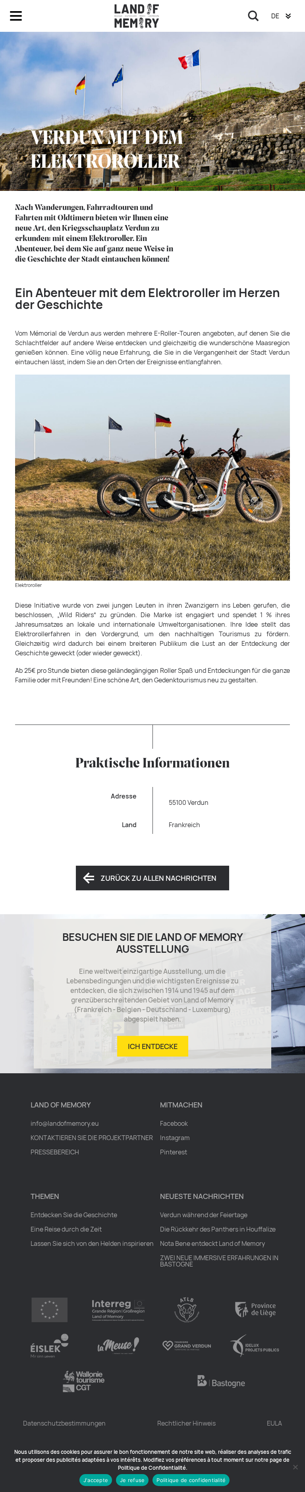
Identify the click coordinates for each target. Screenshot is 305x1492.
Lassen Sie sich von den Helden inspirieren (92, 1243)
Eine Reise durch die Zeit (66, 1229)
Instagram (175, 1138)
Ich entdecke (153, 1046)
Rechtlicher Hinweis (186, 1423)
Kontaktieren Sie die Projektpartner (92, 1138)
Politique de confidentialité (191, 1480)
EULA (274, 1423)
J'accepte (95, 1480)
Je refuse (132, 1480)
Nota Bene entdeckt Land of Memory (212, 1243)
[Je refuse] (295, 1467)
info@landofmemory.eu (65, 1123)
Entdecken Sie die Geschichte (74, 1215)
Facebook (174, 1123)
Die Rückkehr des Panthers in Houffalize (218, 1229)
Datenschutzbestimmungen (64, 1423)
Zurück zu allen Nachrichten (158, 878)
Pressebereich (55, 1152)
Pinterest (173, 1152)
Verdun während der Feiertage (203, 1215)
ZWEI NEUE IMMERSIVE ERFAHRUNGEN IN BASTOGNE (219, 1261)
